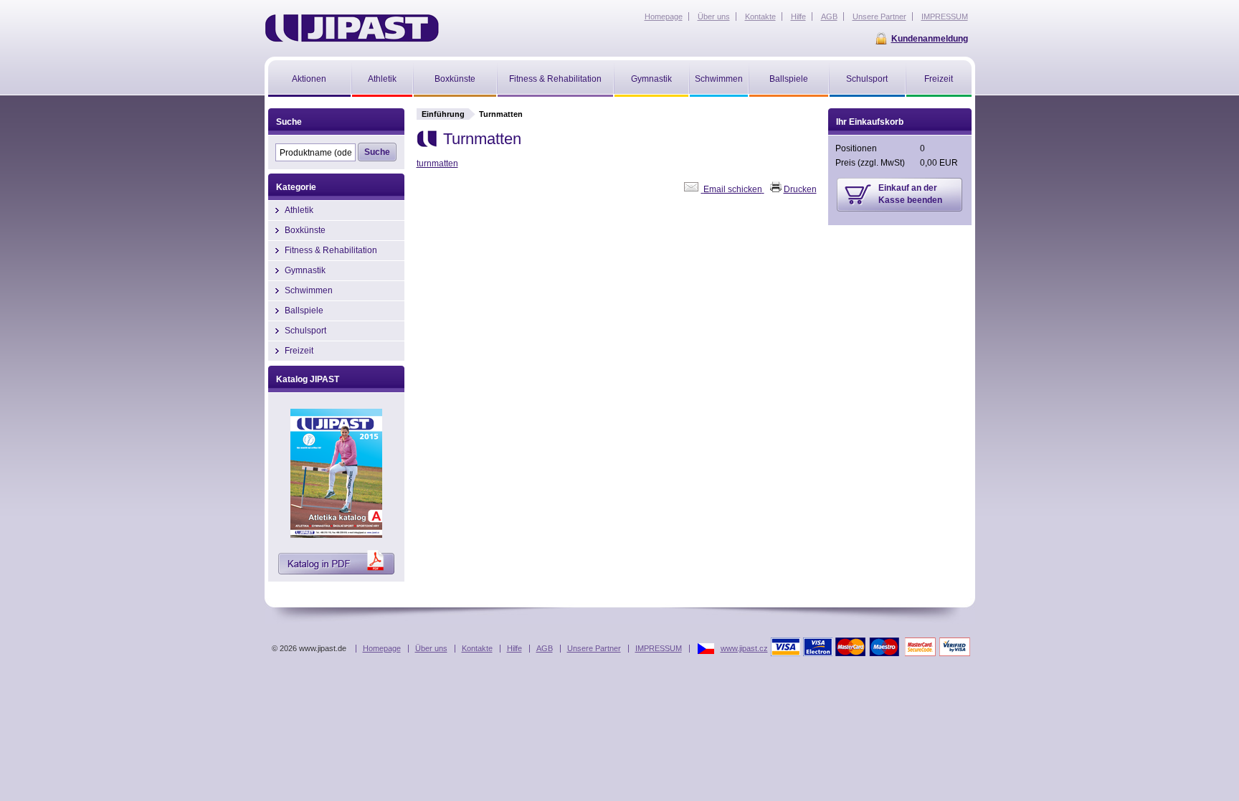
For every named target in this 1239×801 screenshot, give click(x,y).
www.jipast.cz (744, 648)
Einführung (443, 114)
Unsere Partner (594, 648)
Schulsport (305, 331)
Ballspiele (304, 310)
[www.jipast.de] (352, 28)
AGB (544, 648)
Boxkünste (305, 230)
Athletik (299, 210)
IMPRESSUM (658, 648)
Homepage (382, 648)
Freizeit (299, 351)
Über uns (431, 648)
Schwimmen (309, 290)
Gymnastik (305, 270)
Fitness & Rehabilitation (331, 250)
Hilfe (514, 648)
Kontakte (477, 648)
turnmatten (437, 163)
